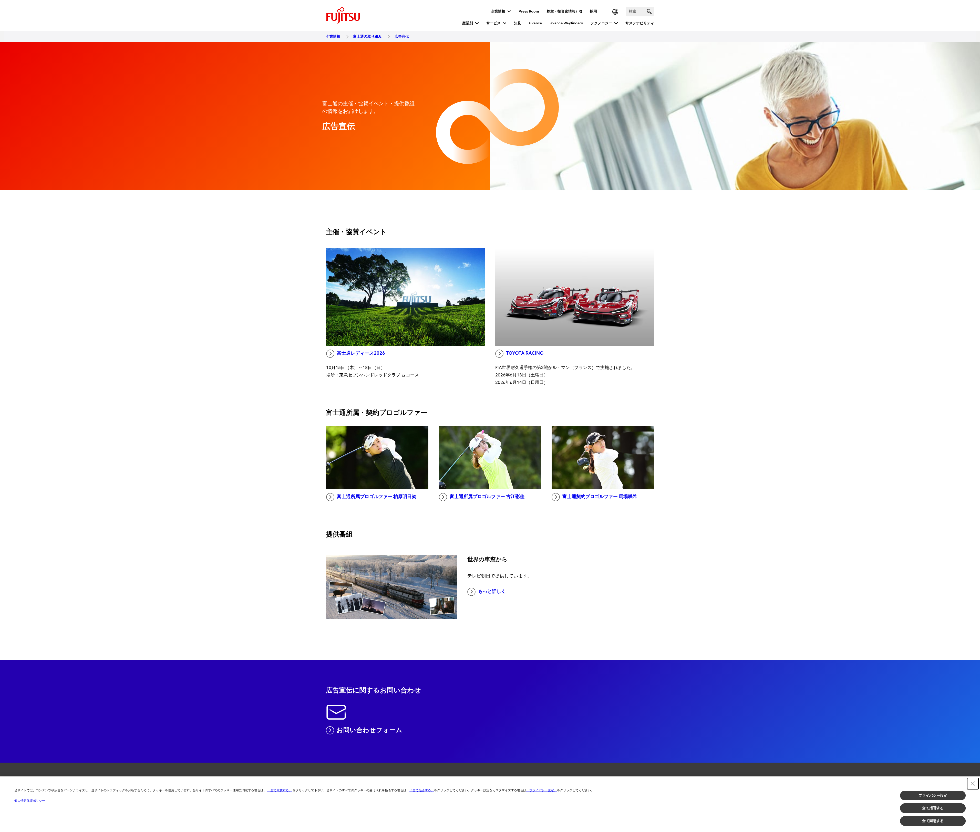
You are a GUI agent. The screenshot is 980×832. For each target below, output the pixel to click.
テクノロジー (601, 23)
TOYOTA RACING (524, 353)
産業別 (467, 23)
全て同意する (933, 821)
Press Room (529, 11)
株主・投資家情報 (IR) (564, 11)
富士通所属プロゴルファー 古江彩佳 (487, 496)
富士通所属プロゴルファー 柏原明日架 (376, 496)
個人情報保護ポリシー (29, 801)
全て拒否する (933, 808)
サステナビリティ (639, 23)
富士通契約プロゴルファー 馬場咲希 (599, 496)
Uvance (535, 23)
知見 (517, 23)
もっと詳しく (492, 591)
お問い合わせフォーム (369, 730)
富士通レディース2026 (361, 353)
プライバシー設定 (933, 795)
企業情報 (498, 11)
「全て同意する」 (279, 790)
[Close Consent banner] (972, 783)
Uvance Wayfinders (566, 23)
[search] (649, 11)
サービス (493, 23)
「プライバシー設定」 (541, 790)
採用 (593, 11)
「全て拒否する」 (421, 790)
